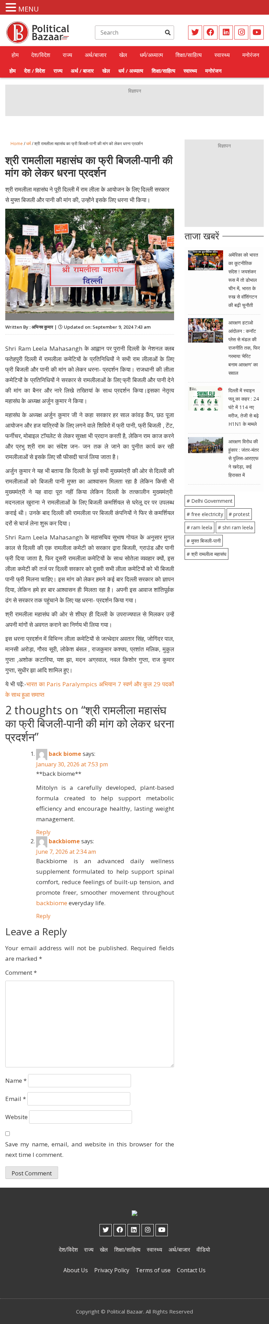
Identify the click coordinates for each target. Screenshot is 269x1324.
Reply (43, 832)
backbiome (64, 841)
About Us (75, 1270)
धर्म (28, 143)
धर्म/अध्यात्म (151, 55)
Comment (21, 972)
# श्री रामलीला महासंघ (206, 554)
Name (16, 1080)
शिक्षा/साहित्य (188, 55)
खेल (123, 55)
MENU (28, 9)
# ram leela (199, 527)
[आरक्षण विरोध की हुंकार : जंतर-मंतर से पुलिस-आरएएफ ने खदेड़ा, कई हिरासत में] (205, 444)
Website (16, 1117)
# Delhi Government (210, 501)
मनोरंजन (250, 55)
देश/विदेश (40, 55)
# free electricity (205, 514)
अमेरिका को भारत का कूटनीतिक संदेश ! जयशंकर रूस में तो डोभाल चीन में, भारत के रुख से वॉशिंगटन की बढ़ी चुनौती (243, 279)
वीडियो (203, 1249)
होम (15, 55)
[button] (12, 7)
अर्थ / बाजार (82, 70)
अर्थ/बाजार (95, 55)
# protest (239, 514)
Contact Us (191, 1270)
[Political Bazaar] (38, 32)
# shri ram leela (235, 527)
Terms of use (153, 1270)
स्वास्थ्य (222, 55)
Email (15, 1099)
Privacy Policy (111, 1270)
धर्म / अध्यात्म (130, 70)
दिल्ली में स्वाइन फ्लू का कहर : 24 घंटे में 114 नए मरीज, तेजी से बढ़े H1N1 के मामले (243, 407)
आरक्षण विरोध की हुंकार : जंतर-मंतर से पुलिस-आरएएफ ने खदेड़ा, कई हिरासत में (243, 458)
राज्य (67, 55)
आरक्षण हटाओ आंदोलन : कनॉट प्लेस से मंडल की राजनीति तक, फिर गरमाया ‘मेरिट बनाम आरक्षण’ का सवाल (244, 347)
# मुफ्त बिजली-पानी (204, 540)
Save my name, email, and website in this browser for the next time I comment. (89, 1149)
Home (17, 143)
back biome (65, 754)
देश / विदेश (34, 70)
